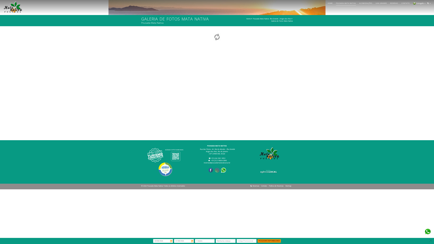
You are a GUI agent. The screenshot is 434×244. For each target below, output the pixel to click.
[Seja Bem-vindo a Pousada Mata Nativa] (12, 7)
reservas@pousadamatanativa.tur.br (217, 163)
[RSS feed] (251, 186)
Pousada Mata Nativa (346, 3)
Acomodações (365, 3)
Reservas (394, 3)
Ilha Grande (381, 3)
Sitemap (288, 186)
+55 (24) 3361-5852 (218, 158)
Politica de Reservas (276, 186)
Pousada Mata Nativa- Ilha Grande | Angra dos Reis (272, 19)
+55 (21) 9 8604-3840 (219, 160)
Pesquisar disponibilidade (269, 241)
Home (330, 3)
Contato (405, 3)
